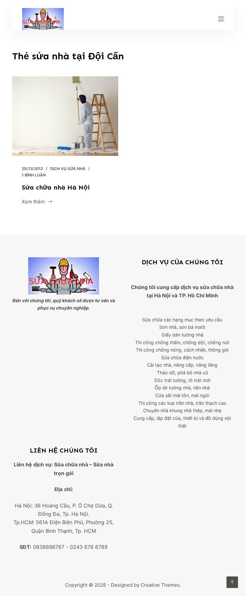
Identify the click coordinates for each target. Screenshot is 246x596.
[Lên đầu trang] (232, 582)
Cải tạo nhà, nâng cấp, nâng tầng (182, 365)
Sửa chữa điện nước (182, 357)
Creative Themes (160, 585)
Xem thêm (33, 202)
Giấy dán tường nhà (182, 334)
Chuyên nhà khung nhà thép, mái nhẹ (182, 410)
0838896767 (48, 547)
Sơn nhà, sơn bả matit (182, 327)
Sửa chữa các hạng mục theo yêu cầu (182, 319)
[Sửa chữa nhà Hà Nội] (65, 116)
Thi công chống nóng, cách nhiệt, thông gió (182, 350)
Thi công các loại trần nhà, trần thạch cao (182, 403)
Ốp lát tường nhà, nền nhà (182, 387)
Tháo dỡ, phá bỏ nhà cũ (182, 372)
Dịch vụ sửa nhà (68, 168)
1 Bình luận (34, 175)
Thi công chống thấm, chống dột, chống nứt (182, 342)
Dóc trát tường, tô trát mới (182, 380)
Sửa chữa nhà (71, 464)
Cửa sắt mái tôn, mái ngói (182, 395)
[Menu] (221, 19)
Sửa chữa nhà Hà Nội (56, 187)
